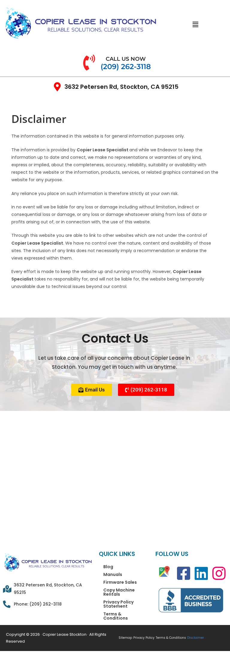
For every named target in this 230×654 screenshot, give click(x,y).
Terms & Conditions (115, 616)
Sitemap (125, 637)
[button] (195, 24)
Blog (108, 567)
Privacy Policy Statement (118, 604)
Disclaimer (195, 637)
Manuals (112, 574)
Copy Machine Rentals (119, 592)
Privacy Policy (144, 637)
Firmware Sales (120, 582)
